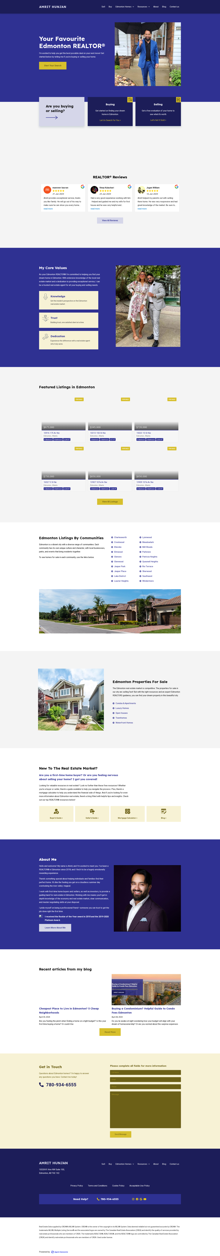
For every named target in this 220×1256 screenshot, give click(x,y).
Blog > (163, 818)
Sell (103, 6)
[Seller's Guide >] (92, 811)
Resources (142, 6)
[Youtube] (145, 1199)
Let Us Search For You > (110, 120)
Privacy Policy (76, 1185)
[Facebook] (137, 1199)
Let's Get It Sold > (158, 120)
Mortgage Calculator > (127, 818)
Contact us (174, 6)
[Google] (141, 1199)
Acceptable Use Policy (139, 1185)
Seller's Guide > (92, 818)
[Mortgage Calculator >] (127, 811)
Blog (164, 6)
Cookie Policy (118, 1185)
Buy (110, 6)
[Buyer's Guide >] (56, 811)
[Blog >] (163, 811)
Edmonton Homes (123, 6)
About (156, 6)
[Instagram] (133, 1199)
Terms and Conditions (97, 1185)
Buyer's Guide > (56, 818)
